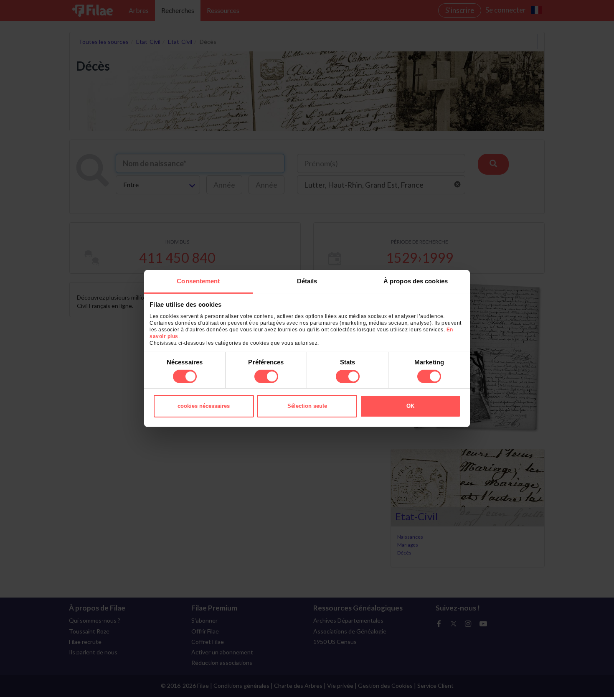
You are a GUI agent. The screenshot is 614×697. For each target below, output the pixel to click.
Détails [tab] (307, 281)
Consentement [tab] (198, 281)
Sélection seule (307, 406)
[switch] (266, 376)
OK (410, 406)
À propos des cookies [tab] (415, 281)
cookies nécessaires (204, 406)
